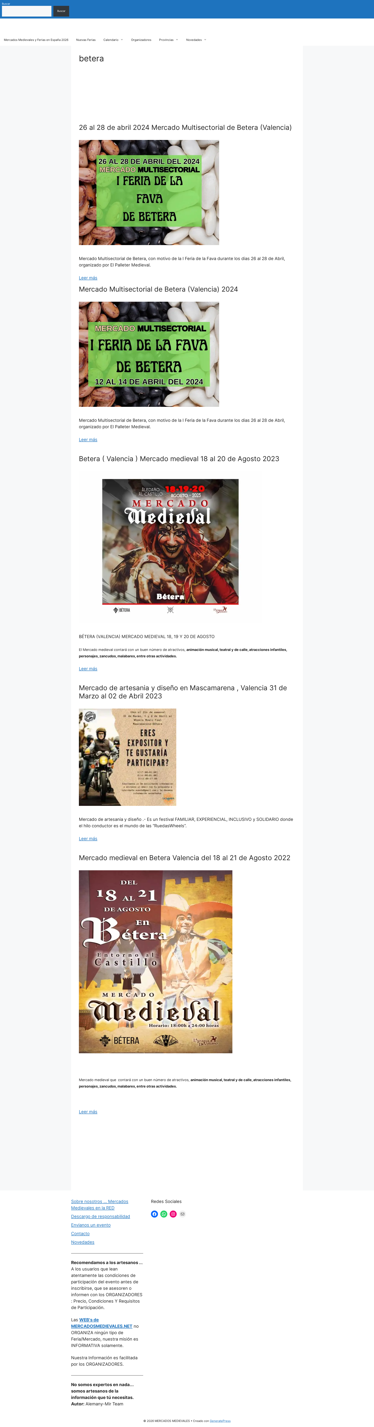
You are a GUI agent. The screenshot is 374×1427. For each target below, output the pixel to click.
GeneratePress (220, 1421)
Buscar (6, 3)
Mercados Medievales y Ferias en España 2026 (36, 40)
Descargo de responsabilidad (100, 1216)
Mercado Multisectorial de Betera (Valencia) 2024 (158, 289)
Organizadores (141, 40)
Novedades (194, 40)
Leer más (88, 277)
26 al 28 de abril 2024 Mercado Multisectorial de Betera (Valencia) (185, 127)
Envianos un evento (91, 1224)
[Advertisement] (187, 94)
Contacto (80, 1233)
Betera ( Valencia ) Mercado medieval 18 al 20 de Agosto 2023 (179, 459)
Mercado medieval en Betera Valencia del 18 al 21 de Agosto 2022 (184, 858)
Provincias (166, 40)
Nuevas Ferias (86, 40)
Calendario (110, 40)
